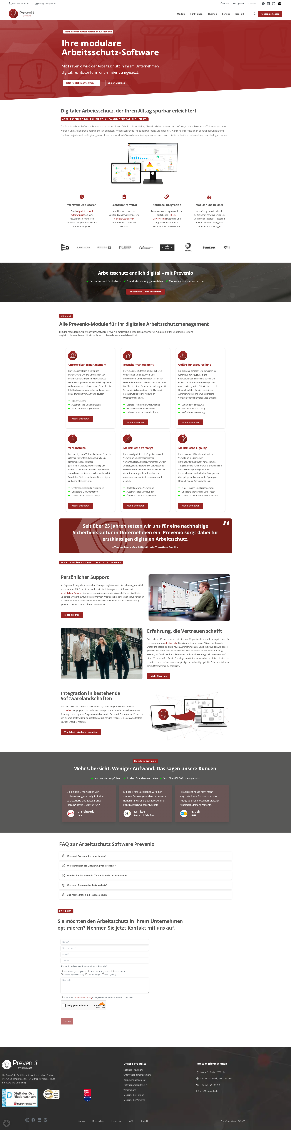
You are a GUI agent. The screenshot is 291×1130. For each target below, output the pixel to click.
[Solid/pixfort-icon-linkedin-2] (39, 1120)
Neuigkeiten (238, 3)
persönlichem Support (71, 593)
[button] (6, 1123)
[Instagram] (273, 3)
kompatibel (66, 710)
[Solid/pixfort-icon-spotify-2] (45, 1120)
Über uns (225, 3)
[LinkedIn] (268, 3)
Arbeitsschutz (170, 643)
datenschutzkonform (124, 218)
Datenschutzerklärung (83, 997)
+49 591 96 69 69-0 (21, 3)
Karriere (252, 3)
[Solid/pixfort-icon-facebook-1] (33, 1120)
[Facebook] (263, 3)
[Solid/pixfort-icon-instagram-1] (27, 1120)
